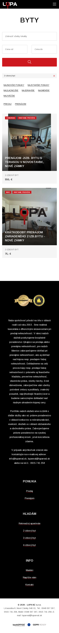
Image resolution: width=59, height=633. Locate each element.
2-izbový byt (29, 530)
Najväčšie (9, 96)
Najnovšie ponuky (14, 85)
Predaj (7, 104)
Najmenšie (44, 90)
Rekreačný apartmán (29, 523)
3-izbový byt (29, 538)
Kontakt (29, 584)
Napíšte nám (29, 577)
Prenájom (20, 104)
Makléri (29, 570)
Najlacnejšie (11, 90)
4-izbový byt (29, 545)
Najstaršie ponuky (38, 85)
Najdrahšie (28, 90)
